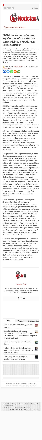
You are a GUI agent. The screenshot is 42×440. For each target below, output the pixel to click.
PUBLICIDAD (27, 409)
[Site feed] (13, 8)
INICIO (12, 409)
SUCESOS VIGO (32, 384)
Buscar (36, 8)
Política (10, 69)
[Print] (15, 71)
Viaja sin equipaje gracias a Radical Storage (17, 342)
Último (9, 320)
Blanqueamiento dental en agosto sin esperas (18, 325)
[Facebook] (5, 8)
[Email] (18, 71)
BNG (5, 69)
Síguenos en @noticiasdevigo (14, 27)
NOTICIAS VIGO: (10, 384)
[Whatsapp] (11, 71)
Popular (21, 320)
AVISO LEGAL (19, 409)
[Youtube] (10, 8)
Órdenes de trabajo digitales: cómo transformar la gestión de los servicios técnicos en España (18, 350)
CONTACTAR (35, 409)
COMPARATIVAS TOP (12, 386)
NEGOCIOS (33, 386)
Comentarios (33, 320)
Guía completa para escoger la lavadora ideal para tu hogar (15, 357)
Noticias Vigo (18, 66)
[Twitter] (7, 8)
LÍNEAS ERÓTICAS (21, 384)
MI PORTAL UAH (23, 386)
